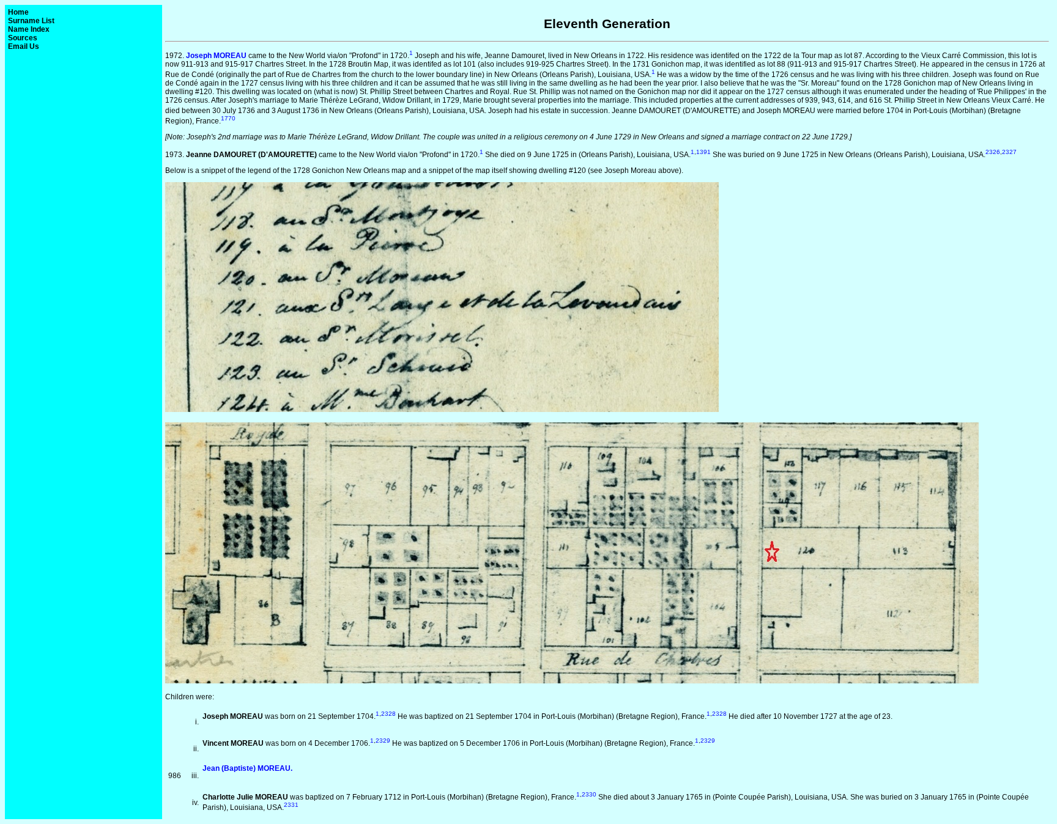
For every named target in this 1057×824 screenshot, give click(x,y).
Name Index (29, 29)
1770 (228, 118)
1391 (703, 152)
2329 (383, 740)
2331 (291, 804)
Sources (22, 38)
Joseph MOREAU (216, 55)
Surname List (31, 21)
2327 (1009, 152)
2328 (388, 713)
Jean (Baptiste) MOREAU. (247, 768)
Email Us (23, 46)
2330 (589, 794)
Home (18, 12)
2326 (992, 152)
